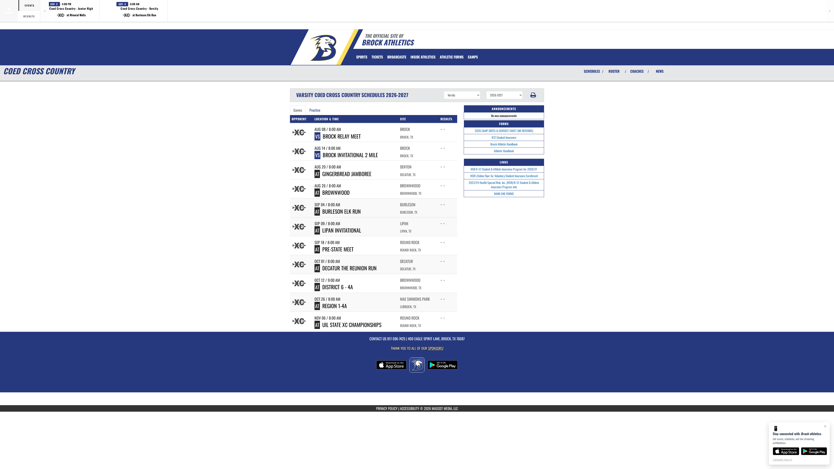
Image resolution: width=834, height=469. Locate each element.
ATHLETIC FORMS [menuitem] (451, 56)
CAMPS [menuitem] (473, 56)
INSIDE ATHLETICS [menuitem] (422, 56)
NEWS (660, 71)
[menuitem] (377, 57)
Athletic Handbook (504, 151)
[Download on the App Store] (786, 451)
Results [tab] (29, 16)
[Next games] (829, 11)
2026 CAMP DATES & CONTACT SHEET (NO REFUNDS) (504, 130)
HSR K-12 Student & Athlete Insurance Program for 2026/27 (504, 169)
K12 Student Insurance (504, 137)
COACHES (637, 71)
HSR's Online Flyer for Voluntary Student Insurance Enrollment (504, 175)
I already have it (782, 459)
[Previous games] (44, 11)
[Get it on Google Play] (814, 451)
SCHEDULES (592, 71)
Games (297, 110)
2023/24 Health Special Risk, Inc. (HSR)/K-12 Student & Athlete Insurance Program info (504, 184)
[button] (71, 11)
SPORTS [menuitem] (361, 56)
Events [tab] (30, 5)
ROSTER (614, 71)
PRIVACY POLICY (386, 408)
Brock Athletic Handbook (504, 144)
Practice (314, 110)
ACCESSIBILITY (409, 408)
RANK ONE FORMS (504, 193)
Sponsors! (435, 348)
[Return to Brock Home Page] (322, 48)
